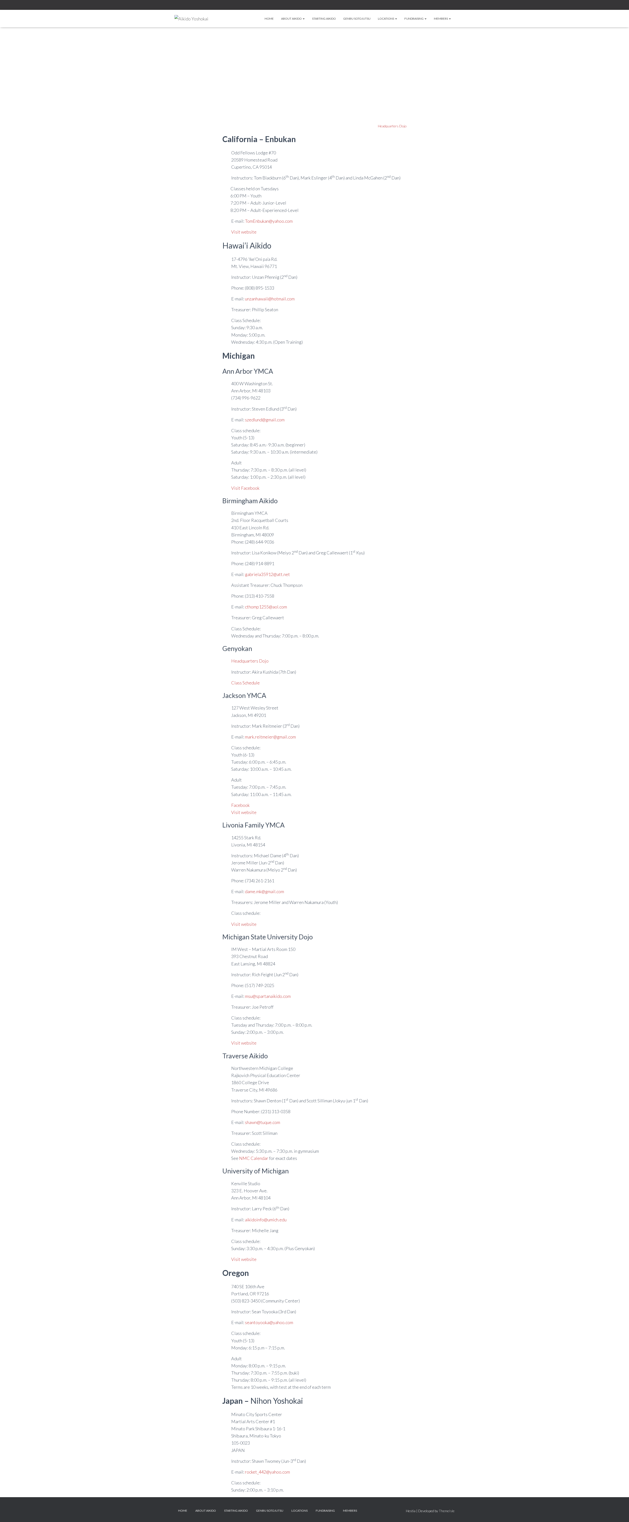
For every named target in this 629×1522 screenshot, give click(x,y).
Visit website (244, 232)
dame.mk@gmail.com (264, 891)
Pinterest (447, 5)
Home (269, 18)
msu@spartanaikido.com (268, 996)
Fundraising (414, 18)
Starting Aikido (324, 18)
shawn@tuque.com (262, 1122)
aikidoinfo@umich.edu (265, 1219)
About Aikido (291, 18)
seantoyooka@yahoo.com (269, 1322)
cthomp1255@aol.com (266, 606)
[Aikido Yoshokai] (191, 18)
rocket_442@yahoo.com (267, 1472)
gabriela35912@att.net (267, 574)
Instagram (441, 5)
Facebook (435, 5)
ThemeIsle (447, 1511)
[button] (303, 18)
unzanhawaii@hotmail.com (270, 298)
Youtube (453, 5)
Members (441, 18)
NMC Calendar (253, 1158)
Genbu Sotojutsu (357, 18)
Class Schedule (245, 682)
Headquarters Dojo (392, 126)
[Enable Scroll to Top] (619, 1512)
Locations (386, 18)
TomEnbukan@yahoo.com (269, 221)
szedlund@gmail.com (265, 419)
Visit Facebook (245, 488)
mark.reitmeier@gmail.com (270, 736)
